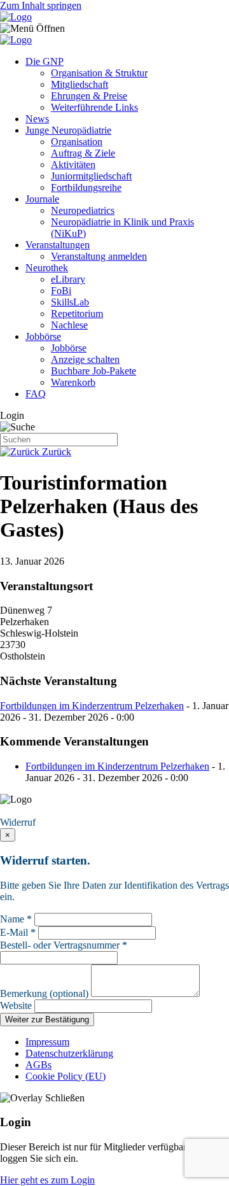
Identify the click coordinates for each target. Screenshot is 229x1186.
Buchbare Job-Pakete (93, 370)
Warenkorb (73, 382)
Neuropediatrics (82, 210)
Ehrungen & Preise (89, 95)
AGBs (38, 1064)
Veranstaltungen (57, 244)
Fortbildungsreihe (86, 187)
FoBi (61, 290)
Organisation (76, 141)
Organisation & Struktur (99, 72)
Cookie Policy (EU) (65, 1076)
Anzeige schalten (85, 359)
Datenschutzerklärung (69, 1053)
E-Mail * (18, 932)
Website (16, 1005)
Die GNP (44, 61)
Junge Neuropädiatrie (68, 130)
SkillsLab (70, 302)
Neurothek (46, 267)
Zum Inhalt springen (40, 5)
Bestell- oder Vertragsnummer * (63, 945)
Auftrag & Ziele (83, 153)
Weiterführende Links (94, 107)
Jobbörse (43, 336)
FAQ (35, 393)
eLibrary (68, 279)
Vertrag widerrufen (41, 810)
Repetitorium (77, 313)
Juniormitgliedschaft (91, 176)
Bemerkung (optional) (44, 993)
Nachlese (69, 325)
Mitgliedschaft (79, 84)
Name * (16, 919)
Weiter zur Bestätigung (47, 1019)
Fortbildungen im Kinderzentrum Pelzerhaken (92, 705)
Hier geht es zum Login (47, 1180)
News (37, 118)
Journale (42, 199)
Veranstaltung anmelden (99, 256)
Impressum (47, 1041)
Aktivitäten (73, 164)
